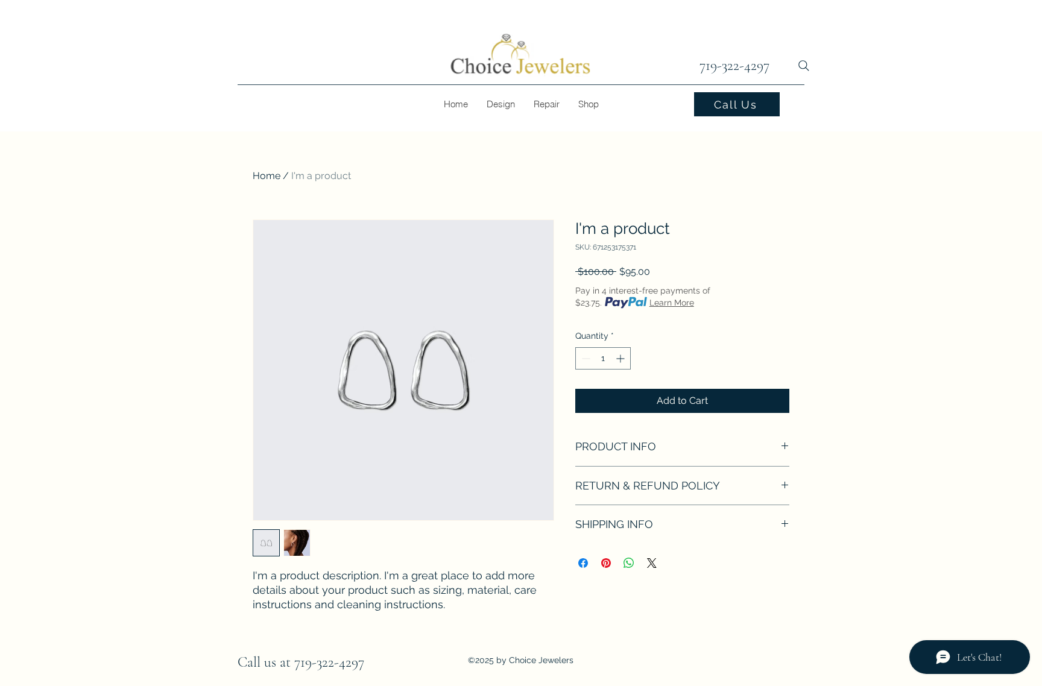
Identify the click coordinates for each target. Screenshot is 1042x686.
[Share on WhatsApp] (629, 563)
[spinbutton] (603, 358)
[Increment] (621, 358)
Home (266, 175)
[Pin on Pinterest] (606, 563)
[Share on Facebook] (583, 563)
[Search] (803, 65)
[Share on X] (652, 563)
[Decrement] (584, 358)
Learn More (671, 302)
